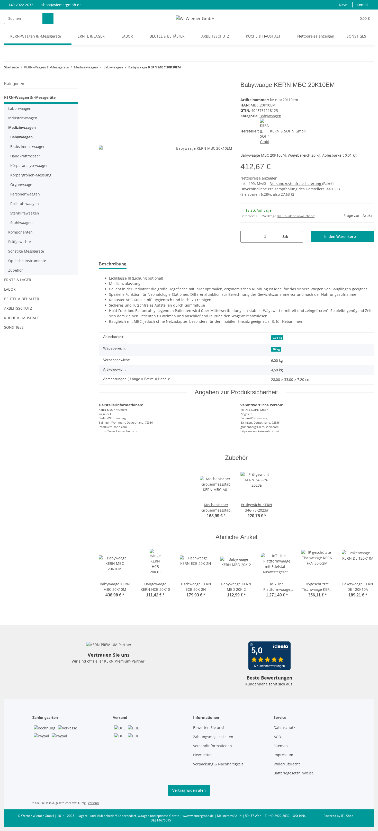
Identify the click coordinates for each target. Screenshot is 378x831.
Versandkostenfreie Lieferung (296, 183)
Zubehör (15, 270)
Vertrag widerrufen (189, 790)
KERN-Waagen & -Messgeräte (30, 97)
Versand (93, 803)
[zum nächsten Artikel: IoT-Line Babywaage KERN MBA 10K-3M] (368, 67)
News (343, 4)
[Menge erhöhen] (297, 236)
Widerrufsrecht (287, 764)
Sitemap (281, 745)
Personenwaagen (25, 194)
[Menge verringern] (246, 236)
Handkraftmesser (25, 156)
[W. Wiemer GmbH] (195, 18)
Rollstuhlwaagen (24, 203)
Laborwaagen (19, 108)
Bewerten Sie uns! (208, 727)
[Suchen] (47, 18)
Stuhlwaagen (21, 222)
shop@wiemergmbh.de (61, 4)
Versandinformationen (212, 745)
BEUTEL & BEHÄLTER (21, 298)
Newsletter (202, 754)
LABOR (10, 289)
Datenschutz (284, 727)
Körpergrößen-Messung (30, 175)
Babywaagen (270, 115)
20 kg (276, 349)
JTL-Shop (347, 816)
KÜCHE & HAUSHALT (21, 317)
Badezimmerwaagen (28, 146)
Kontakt (363, 4)
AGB (277, 736)
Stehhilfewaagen (24, 213)
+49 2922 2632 (20, 4)
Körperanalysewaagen (29, 165)
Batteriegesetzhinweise (294, 773)
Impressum (283, 754)
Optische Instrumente (27, 260)
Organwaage (21, 184)
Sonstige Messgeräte (26, 251)
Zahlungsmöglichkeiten (213, 736)
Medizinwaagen (22, 127)
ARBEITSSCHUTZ (18, 308)
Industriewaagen (22, 117)
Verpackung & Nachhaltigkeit (218, 764)
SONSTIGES (14, 327)
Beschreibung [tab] (113, 264)
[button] (342, 18)
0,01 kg (277, 337)
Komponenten (20, 232)
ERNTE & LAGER (17, 279)
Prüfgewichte (19, 241)
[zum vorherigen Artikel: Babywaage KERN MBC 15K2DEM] (357, 67)
